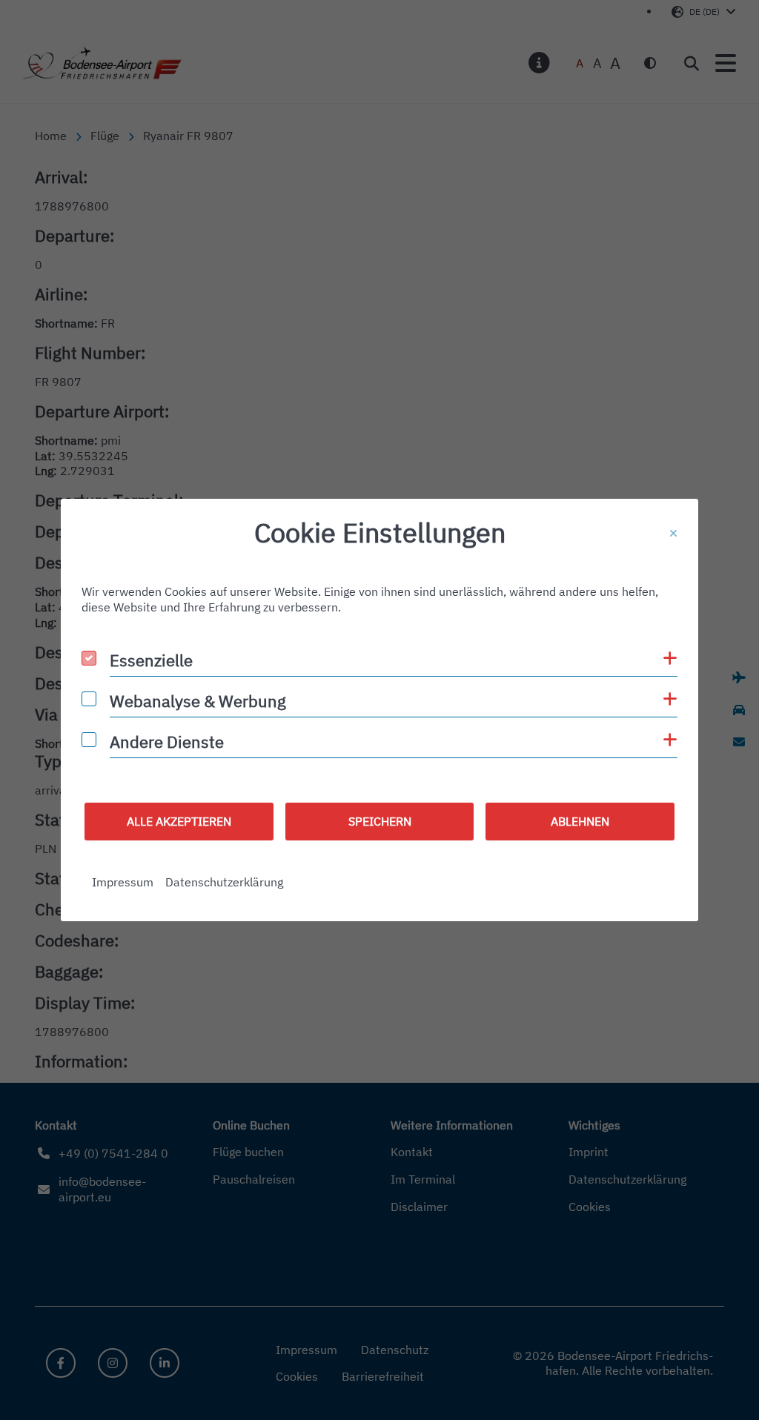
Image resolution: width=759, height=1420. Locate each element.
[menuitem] (122, 882)
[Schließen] (673, 534)
